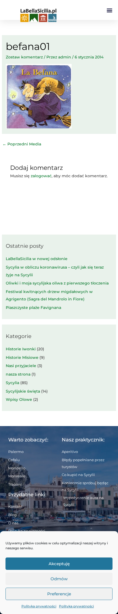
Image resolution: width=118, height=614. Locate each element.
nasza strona (18, 374)
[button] (109, 10)
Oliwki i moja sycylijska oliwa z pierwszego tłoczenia (57, 283)
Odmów (59, 578)
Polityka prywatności (38, 606)
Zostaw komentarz (24, 57)
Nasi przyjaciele (21, 366)
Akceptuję (59, 563)
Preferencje (59, 593)
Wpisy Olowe (19, 399)
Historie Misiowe (22, 357)
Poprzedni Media (21, 144)
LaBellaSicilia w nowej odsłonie (37, 259)
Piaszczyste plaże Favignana (33, 307)
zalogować (41, 176)
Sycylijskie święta (23, 391)
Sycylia (12, 383)
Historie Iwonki (21, 349)
